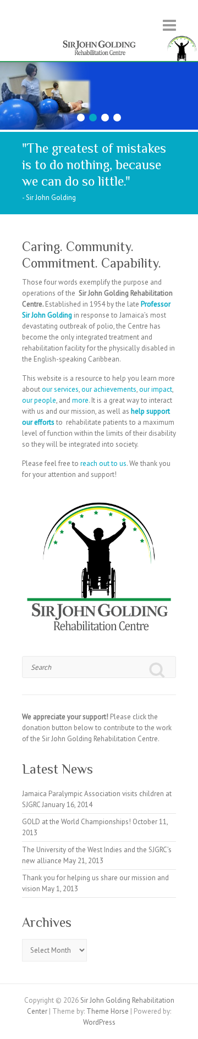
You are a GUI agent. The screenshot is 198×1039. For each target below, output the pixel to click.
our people (39, 400)
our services (60, 389)
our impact (155, 389)
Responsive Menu (169, 25)
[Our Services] (99, 67)
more (80, 400)
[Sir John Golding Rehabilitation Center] (99, 38)
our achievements (108, 389)
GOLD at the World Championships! (76, 821)
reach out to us (103, 463)
